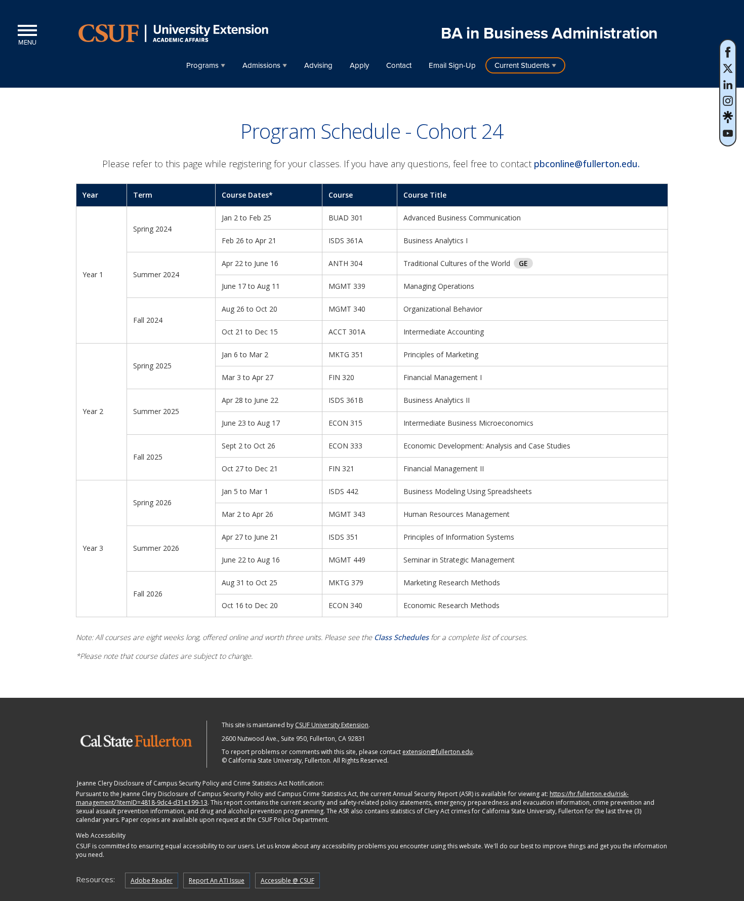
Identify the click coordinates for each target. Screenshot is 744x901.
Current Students (522, 65)
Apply (359, 65)
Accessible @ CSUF (287, 880)
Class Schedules (401, 637)
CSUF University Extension (331, 725)
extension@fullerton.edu (437, 751)
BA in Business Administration (549, 33)
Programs (202, 65)
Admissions (261, 65)
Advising (318, 65)
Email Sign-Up (452, 65)
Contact (398, 65)
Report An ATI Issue (216, 880)
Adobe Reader (152, 880)
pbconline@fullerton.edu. (588, 164)
